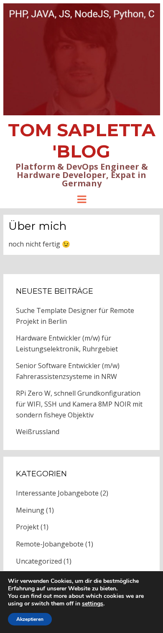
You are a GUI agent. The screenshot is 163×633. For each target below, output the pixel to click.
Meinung (30, 510)
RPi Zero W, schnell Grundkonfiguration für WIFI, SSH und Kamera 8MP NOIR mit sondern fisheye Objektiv (79, 404)
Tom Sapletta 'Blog (81, 140)
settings (92, 604)
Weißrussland (37, 431)
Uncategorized (39, 561)
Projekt (27, 526)
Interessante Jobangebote (57, 493)
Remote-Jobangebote (50, 544)
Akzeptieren (29, 619)
